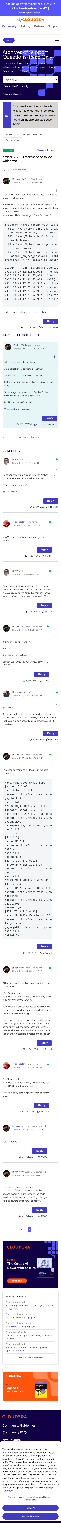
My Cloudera (11, 1439)
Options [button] (11, 140)
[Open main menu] (57, 40)
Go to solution (45, 150)
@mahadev (11, 491)
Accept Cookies (30, 1516)
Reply (50, 321)
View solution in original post (18, 409)
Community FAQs (15, 1432)
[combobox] (30, 86)
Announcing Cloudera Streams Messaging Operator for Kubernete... (29, 1307)
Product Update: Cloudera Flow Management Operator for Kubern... (26, 1349)
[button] (56, 189)
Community (9, 26)
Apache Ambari (20, 169)
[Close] (56, 1444)
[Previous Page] (21, 1229)
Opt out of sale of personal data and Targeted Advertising (31, 1498)
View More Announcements (30, 1357)
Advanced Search (12, 94)
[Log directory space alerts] (57, 437)
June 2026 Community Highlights (21, 1326)
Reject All (30, 1508)
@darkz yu (8, 707)
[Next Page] (38, 1229)
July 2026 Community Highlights (20, 1317)
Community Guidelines (18, 1425)
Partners (39, 26)
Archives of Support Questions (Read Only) (25, 134)
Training (25, 26)
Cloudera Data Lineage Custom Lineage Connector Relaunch (29, 1337)
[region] (30, 1481)
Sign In (9, 40)
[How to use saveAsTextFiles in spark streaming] (3, 437)
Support (53, 26)
